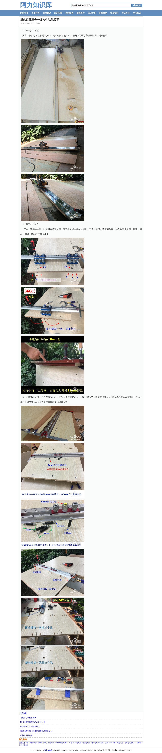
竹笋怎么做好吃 (130, 743)
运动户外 (92, 13)
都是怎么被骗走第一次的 (99, 743)
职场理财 (103, 13)
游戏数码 (47, 13)
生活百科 (126, 13)
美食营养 (36, 13)
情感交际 (114, 13)
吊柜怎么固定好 (26, 735)
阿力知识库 (36, 4)
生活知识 (137, 13)
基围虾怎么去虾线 (36, 743)
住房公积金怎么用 (75, 743)
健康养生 (81, 13)
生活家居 (69, 13)
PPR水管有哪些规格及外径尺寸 (32, 722)
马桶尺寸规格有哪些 (28, 718)
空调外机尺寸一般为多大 (30, 726)
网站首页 (24, 13)
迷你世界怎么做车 (61, 743)
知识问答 (58, 13)
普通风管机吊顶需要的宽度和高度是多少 (36, 731)
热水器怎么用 (23, 743)
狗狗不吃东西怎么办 (116, 743)
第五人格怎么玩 (48, 743)
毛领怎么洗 (86, 743)
